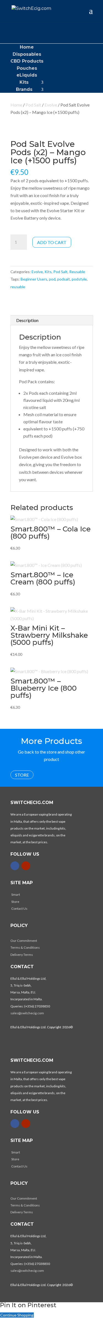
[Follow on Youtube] (25, 865)
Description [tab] (27, 320)
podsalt (63, 279)
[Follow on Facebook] (14, 865)
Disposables (27, 54)
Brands (24, 89)
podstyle (79, 279)
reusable (17, 286)
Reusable (77, 271)
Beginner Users (34, 279)
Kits (24, 82)
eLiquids (26, 75)
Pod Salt (33, 104)
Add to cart (51, 242)
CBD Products (26, 61)
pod (52, 279)
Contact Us (19, 908)
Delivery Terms (21, 955)
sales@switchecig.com (27, 1013)
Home (27, 47)
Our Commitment (23, 941)
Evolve (50, 104)
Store (22, 774)
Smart (15, 894)
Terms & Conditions (25, 947)
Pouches (27, 68)
